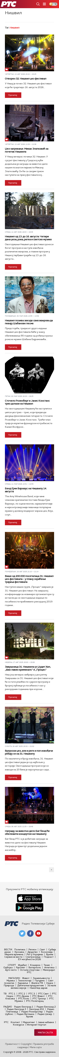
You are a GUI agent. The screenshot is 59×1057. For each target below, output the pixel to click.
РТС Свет (43, 993)
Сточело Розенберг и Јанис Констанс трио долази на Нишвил (27, 402)
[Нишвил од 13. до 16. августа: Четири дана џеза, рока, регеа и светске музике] (29, 210)
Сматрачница (33, 956)
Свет (42, 949)
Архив (29, 1016)
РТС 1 (12, 993)
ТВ (5, 993)
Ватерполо (35, 967)
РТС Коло (23, 998)
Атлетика (49, 967)
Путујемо (40, 980)
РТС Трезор (39, 998)
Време (49, 954)
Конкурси (18, 1024)
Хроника (19, 951)
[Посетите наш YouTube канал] (38, 933)
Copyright (26, 1043)
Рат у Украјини (35, 954)
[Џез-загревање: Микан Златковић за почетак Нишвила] (29, 123)
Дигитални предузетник (30, 985)
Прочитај (12, 95)
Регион (32, 949)
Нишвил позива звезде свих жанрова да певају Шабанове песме (29, 322)
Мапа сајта (45, 1032)
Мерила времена (14, 954)
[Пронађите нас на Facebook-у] (30, 933)
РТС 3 (31, 993)
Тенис (47, 965)
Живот (26, 978)
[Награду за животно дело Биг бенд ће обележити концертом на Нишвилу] (29, 805)
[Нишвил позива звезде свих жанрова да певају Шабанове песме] (29, 294)
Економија (47, 951)
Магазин (14, 978)
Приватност (12, 1043)
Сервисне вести (13, 956)
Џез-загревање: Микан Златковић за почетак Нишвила (26, 150)
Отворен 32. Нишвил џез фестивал (25, 78)
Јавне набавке (46, 1022)
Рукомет (20, 967)
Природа (9, 985)
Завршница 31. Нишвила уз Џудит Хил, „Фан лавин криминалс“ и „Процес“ (28, 668)
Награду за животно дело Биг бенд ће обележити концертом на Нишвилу (27, 832)
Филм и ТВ (37, 982)
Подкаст (49, 956)
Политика (19, 949)
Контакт (15, 1022)
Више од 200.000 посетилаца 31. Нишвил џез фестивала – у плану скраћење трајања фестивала (29, 579)
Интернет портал (36, 1024)
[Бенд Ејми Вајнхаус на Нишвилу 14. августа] (29, 462)
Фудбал (22, 965)
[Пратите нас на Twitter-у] (22, 933)
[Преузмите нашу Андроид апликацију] (29, 907)
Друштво (33, 951)
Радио (7, 1006)
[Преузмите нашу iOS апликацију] (29, 898)
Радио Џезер (45, 1014)
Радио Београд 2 (46, 1006)
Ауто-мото (11, 969)
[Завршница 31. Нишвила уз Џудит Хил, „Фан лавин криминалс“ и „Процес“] (29, 641)
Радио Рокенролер (32, 1011)
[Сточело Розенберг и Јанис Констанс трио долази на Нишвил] (29, 375)
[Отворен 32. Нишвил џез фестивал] (29, 52)
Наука (49, 982)
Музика (11, 980)
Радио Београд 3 (16, 1009)
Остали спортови (29, 969)
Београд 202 (36, 1009)
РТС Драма (23, 996)
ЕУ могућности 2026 (29, 959)
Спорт (12, 965)
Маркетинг (29, 1022)
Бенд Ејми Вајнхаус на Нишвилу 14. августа (26, 490)
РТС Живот (38, 996)
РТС (6, 1022)
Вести (8, 949)
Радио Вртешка (25, 1014)
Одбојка (8, 967)
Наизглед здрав (38, 987)
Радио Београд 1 (23, 1006)
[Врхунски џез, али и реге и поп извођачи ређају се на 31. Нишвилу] (29, 725)
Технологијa (24, 980)
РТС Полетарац (35, 1000)
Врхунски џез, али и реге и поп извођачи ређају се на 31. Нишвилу (29, 752)
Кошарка (35, 965)
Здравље (23, 982)
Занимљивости (41, 978)
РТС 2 (22, 993)
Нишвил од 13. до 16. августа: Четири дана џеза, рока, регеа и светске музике (28, 238)
